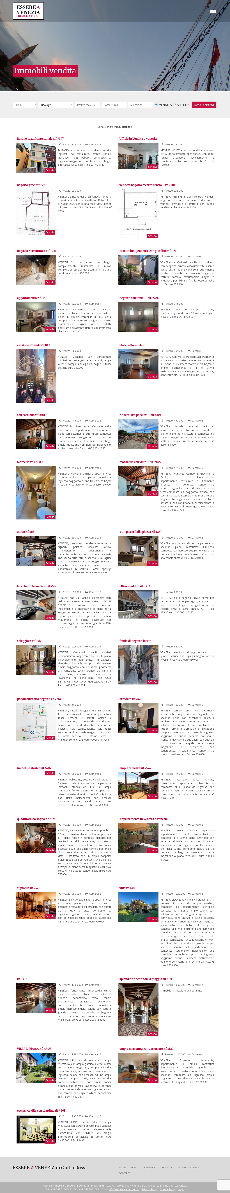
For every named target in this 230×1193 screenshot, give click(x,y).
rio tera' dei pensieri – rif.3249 (140, 415)
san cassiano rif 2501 (31, 415)
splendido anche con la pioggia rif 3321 (145, 979)
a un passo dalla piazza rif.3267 (140, 531)
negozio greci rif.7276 (31, 185)
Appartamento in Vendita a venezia (143, 819)
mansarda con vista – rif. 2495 (140, 462)
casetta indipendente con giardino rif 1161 (147, 251)
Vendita (149, 1167)
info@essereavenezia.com (124, 1189)
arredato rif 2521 (130, 699)
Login (181, 1189)
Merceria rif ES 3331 (30, 462)
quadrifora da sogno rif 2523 (36, 819)
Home (122, 1167)
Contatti (125, 1173)
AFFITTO (182, 105)
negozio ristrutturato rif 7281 (36, 251)
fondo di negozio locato (135, 641)
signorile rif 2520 (28, 888)
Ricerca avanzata (190, 1167)
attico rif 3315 (26, 531)
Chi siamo (135, 1167)
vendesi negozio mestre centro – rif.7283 (147, 185)
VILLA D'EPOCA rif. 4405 (34, 1048)
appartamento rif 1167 (32, 298)
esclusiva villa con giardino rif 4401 (41, 1110)
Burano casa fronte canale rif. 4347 (40, 138)
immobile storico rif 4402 (34, 768)
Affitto (166, 1167)
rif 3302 (22, 979)
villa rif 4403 (127, 888)
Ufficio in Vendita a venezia (138, 138)
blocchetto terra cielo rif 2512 (36, 586)
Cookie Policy (168, 1189)
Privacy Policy (150, 1189)
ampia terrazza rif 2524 (135, 768)
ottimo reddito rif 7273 (134, 586)
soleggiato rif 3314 (29, 641)
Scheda (50, 170)
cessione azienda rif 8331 (33, 345)
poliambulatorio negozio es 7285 (39, 699)
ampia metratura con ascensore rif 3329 (146, 1048)
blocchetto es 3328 (131, 345)
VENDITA (165, 105)
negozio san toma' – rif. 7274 (138, 298)
